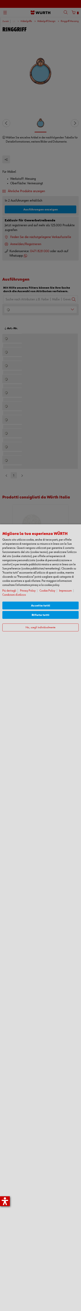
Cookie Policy (47, 590)
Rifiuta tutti (40, 615)
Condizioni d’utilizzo (14, 594)
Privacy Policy (28, 590)
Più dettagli (9, 590)
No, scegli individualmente (40, 627)
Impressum (65, 590)
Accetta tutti (40, 605)
